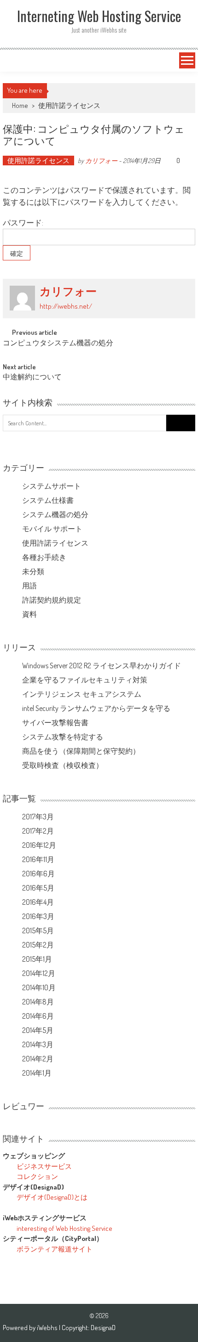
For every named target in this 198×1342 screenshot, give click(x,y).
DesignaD (103, 1327)
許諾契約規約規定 (51, 599)
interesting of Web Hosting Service (64, 1228)
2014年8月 (38, 1001)
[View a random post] (12, 61)
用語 (29, 585)
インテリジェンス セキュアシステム (81, 694)
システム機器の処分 (55, 514)
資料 (29, 614)
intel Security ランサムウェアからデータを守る (96, 708)
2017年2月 (38, 830)
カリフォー (101, 160)
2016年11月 (38, 859)
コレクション (37, 1176)
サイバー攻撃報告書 (55, 722)
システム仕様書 (48, 500)
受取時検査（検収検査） (62, 765)
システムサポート (51, 486)
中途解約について (32, 377)
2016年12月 (39, 845)
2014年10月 (39, 987)
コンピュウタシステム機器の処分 (58, 343)
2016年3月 (38, 916)
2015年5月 (38, 930)
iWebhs (48, 1327)
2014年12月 (38, 973)
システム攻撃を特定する (62, 736)
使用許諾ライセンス (69, 105)
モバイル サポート (52, 528)
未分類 (33, 571)
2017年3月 (38, 816)
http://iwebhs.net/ (66, 306)
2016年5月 (38, 887)
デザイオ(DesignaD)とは (52, 1197)
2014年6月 (38, 1016)
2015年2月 (38, 944)
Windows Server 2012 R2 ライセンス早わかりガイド (101, 665)
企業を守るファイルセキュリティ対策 (84, 679)
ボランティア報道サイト (55, 1249)
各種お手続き (44, 557)
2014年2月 (37, 1058)
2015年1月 (37, 959)
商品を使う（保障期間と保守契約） (81, 751)
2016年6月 (38, 873)
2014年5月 (37, 1030)
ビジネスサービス (44, 1166)
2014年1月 (37, 1072)
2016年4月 (38, 902)
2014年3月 (37, 1044)
